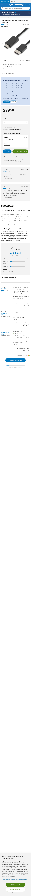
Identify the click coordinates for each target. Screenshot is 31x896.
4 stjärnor (5, 261)
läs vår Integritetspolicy (21, 879)
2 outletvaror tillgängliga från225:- (12, 129)
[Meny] (2, 5)
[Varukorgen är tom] (29, 5)
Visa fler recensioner (15, 360)
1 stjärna (5, 269)
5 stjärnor (5, 258)
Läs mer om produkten (7, 73)
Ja (23, 305)
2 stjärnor (5, 266)
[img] (28, 44)
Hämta (8, 151)
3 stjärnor (5, 264)
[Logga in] (25, 5)
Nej (26, 305)
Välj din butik (7, 145)
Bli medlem (6, 101)
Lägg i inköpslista (26, 60)
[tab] (5, 1)
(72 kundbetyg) (4, 26)
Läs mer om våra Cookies (8, 879)
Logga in (13, 101)
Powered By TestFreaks (22, 355)
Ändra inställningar (16, 893)
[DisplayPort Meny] (9, 17)
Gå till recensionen (7, 178)
